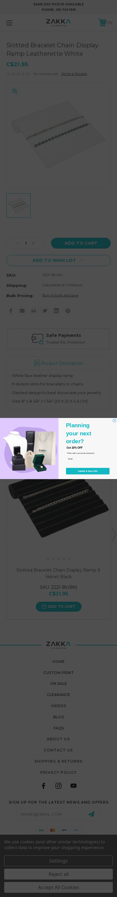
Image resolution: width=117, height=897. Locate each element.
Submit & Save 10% (88, 471)
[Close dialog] (114, 420)
